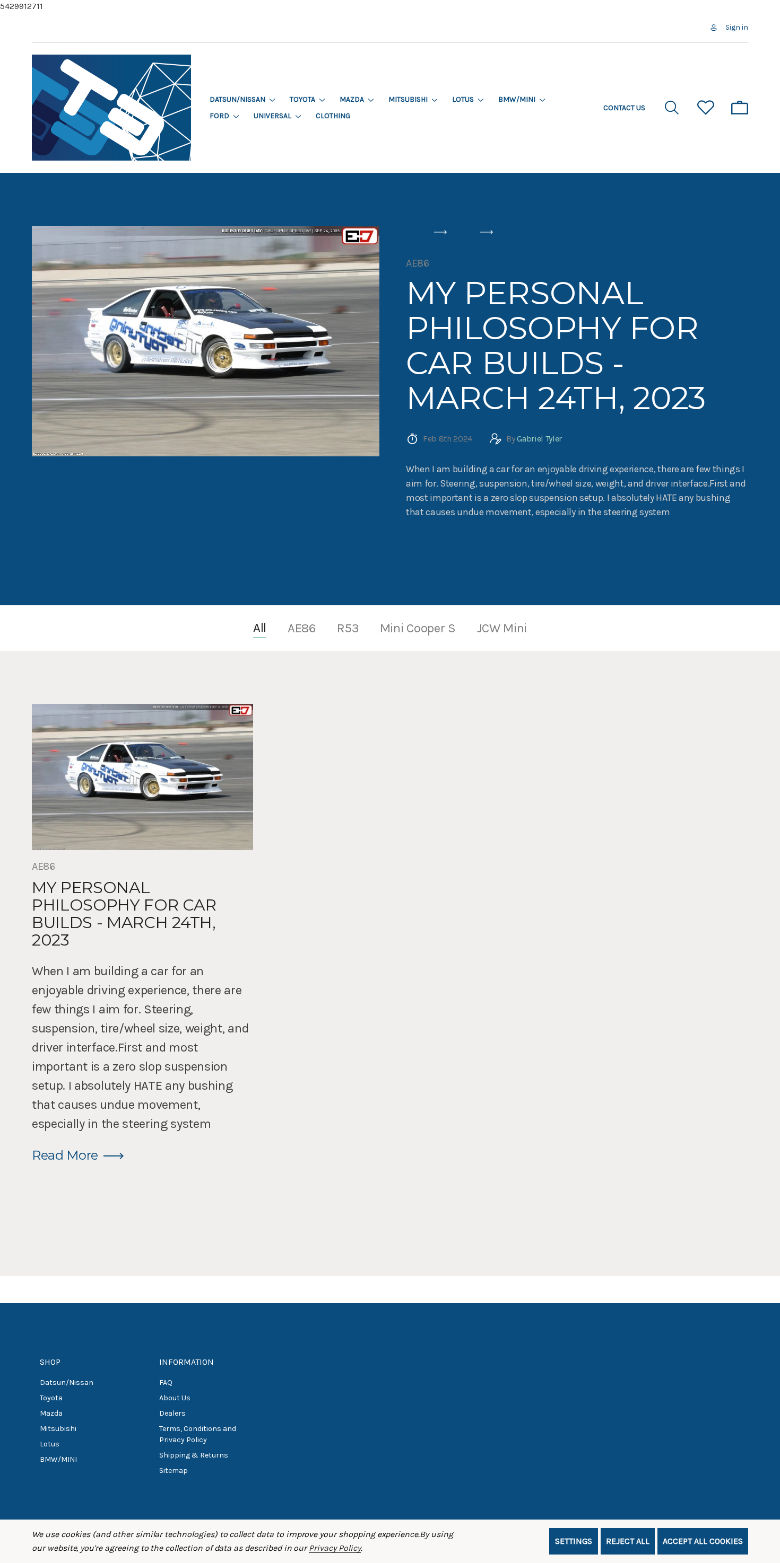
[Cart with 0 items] (739, 107)
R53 (348, 628)
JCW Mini (502, 628)
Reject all (627, 1541)
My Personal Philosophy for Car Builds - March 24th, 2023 (556, 346)
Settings (573, 1541)
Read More (65, 1155)
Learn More (435, 544)
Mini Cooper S (418, 628)
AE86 (417, 263)
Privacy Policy (334, 1548)
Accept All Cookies (703, 1541)
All (259, 627)
